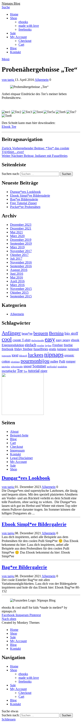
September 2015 (21, 296)
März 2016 (17, 285)
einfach (30, 345)
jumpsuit (73, 349)
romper (70, 361)
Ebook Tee (9, 126)
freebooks (25, 29)
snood (28, 366)
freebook (7, 349)
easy (50, 339)
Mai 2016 (16, 277)
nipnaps (53, 354)
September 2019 (21, 243)
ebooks (23, 22)
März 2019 (17, 247)
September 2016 (21, 266)
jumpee (62, 349)
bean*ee (27, 333)
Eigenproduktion (13, 345)
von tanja (8, 79)
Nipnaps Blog (11, 3)
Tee (20, 370)
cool (7, 339)
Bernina (56, 333)
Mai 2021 (16, 232)
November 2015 (21, 288)
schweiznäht (17, 366)
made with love (29, 25)
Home (14, 14)
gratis (52, 349)
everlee (40, 345)
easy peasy (63, 340)
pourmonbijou (35, 361)
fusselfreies (40, 349)
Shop (13, 18)
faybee (48, 345)
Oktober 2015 (19, 292)
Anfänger (11, 333)
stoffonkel (52, 366)
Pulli (62, 361)
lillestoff (23, 356)
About (14, 431)
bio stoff (71, 333)
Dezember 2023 (20, 224)
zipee (43, 371)
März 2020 (17, 236)
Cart (21, 44)
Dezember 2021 (20, 228)
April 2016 (17, 281)
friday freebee (23, 349)
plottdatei (15, 362)
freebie (68, 345)
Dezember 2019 (20, 239)
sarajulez (6, 366)
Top (25, 371)
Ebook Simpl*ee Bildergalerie (30, 195)
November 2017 (21, 251)
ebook (75, 340)
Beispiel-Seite (19, 435)
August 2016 (18, 270)
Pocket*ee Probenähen (25, 207)
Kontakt (15, 52)
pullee (54, 361)
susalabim (62, 366)
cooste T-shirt (21, 340)
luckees (35, 355)
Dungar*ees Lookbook (25, 192)
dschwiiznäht (37, 340)
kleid (15, 355)
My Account (18, 37)
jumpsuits (6, 356)
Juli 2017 (16, 258)
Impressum (17, 450)
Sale (13, 33)
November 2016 (21, 262)
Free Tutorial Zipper (23, 203)
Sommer (39, 366)
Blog (13, 48)
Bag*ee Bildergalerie (24, 199)
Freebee (57, 345)
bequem (40, 333)
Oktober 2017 (19, 255)
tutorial (34, 370)
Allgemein (42, 79)
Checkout (25, 41)
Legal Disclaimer (21, 458)
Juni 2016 (16, 273)
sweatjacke (9, 371)
